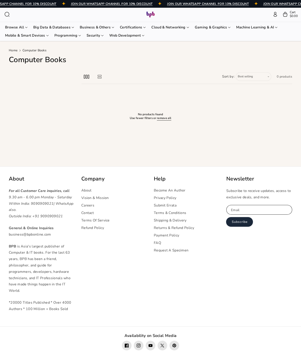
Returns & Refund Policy (174, 227)
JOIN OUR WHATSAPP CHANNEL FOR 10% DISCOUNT (112, 4)
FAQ (157, 242)
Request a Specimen (171, 250)
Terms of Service (95, 220)
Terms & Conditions (170, 212)
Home (13, 50)
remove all (164, 118)
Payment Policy (166, 235)
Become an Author (170, 190)
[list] (99, 77)
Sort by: (228, 76)
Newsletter (240, 178)
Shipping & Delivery (170, 220)
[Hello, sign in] (275, 14)
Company (92, 178)
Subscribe (239, 222)
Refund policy (92, 227)
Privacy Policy (165, 197)
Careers (87, 205)
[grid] (86, 77)
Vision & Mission (95, 197)
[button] (7, 14)
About (16, 178)
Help (159, 178)
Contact (87, 212)
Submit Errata (165, 205)
